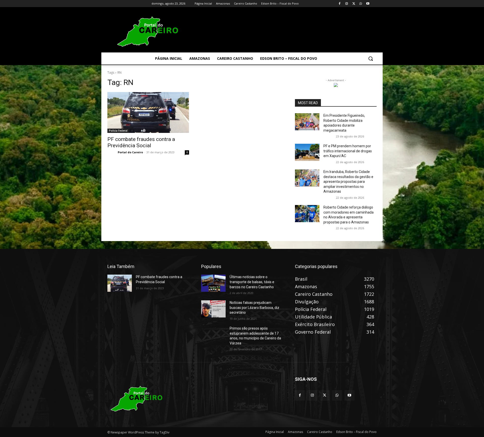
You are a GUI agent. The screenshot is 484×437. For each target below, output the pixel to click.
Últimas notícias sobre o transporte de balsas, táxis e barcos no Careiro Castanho (252, 282)
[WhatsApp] (361, 4)
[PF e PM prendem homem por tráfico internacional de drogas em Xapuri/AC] (307, 152)
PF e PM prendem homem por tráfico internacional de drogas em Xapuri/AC (347, 151)
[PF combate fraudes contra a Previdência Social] (148, 112)
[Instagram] (347, 4)
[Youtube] (368, 4)
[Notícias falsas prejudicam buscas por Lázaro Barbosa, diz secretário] (213, 308)
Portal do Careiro (130, 152)
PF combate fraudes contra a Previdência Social (141, 142)
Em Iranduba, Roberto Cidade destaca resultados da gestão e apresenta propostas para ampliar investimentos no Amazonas (348, 181)
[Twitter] (354, 4)
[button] (371, 58)
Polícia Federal (118, 130)
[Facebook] (340, 4)
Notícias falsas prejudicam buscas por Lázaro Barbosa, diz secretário (254, 307)
